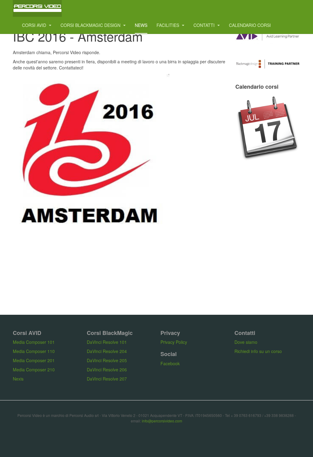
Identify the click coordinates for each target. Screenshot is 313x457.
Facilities (168, 25)
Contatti (204, 25)
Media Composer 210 (34, 369)
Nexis (18, 379)
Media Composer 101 (34, 342)
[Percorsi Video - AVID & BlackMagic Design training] (37, 8)
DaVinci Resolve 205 (107, 360)
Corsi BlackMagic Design (91, 25)
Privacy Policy (173, 342)
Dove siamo (245, 342)
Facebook (170, 363)
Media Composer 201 (34, 360)
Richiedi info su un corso (258, 351)
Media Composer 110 (34, 351)
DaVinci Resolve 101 (107, 342)
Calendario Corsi (250, 25)
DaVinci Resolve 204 (107, 351)
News (141, 25)
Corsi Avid (34, 25)
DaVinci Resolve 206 (107, 369)
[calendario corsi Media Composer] (267, 128)
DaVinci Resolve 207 (107, 379)
